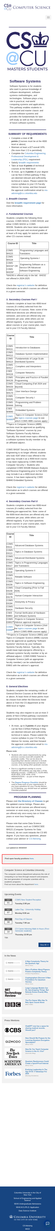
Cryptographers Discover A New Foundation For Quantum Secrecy (38, 980)
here (32, 858)
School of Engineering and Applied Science (27, 1199)
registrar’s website (25, 285)
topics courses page (28, 418)
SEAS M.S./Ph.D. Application (27, 1207)
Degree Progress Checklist (26, 782)
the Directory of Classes (30, 801)
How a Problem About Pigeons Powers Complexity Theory (37, 971)
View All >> (44, 945)
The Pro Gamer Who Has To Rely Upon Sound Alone (36, 1001)
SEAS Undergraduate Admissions (27, 1204)
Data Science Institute (27, 1211)
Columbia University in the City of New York (27, 1194)
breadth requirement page (28, 203)
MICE (27, 1229)
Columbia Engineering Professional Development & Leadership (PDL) (28, 156)
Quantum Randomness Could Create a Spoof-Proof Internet (37, 1062)
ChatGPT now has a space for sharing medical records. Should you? (37, 1028)
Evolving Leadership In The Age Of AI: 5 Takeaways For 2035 (36, 1072)
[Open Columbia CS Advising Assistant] (47, 1223)
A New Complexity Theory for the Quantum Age (36, 962)
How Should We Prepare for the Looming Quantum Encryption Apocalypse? (37, 1040)
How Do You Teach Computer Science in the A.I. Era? (36, 1050)
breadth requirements (29, 162)
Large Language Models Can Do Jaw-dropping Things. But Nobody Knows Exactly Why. (37, 990)
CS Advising (35, 839)
